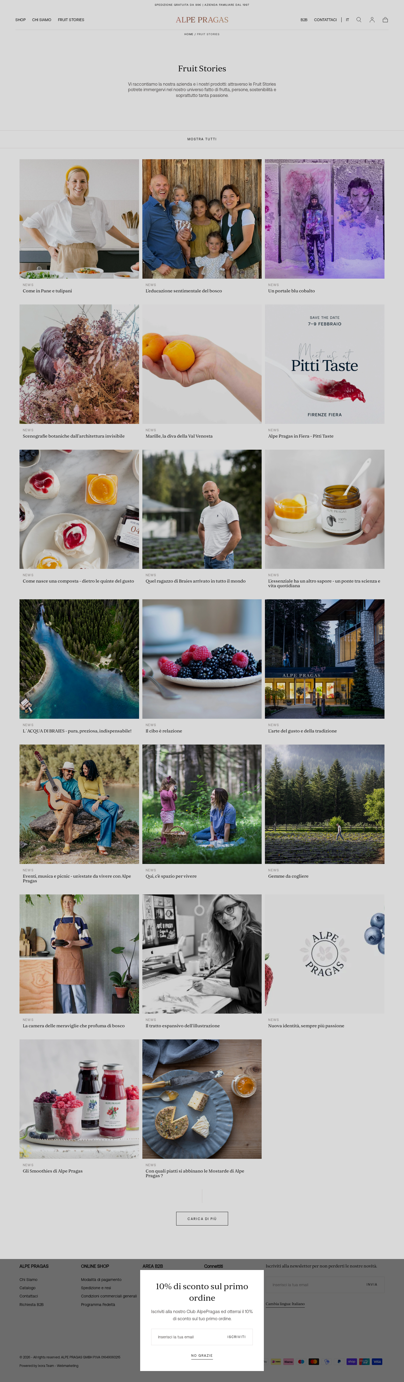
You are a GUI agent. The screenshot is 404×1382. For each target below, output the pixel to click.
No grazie (202, 1356)
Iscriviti (237, 1337)
